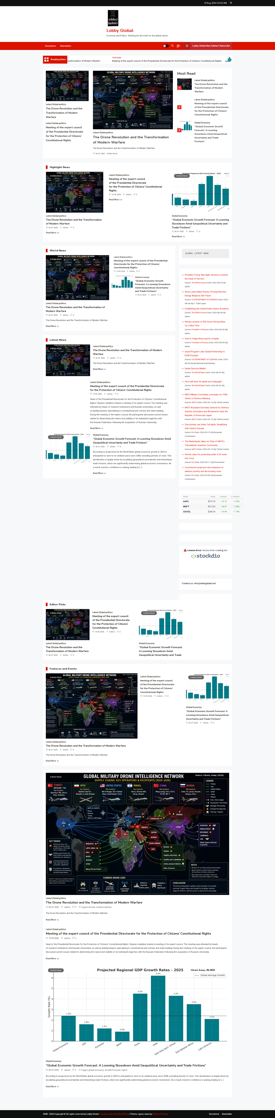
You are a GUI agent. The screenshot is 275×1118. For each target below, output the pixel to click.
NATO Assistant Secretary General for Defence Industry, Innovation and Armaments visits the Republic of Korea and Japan (207, 411)
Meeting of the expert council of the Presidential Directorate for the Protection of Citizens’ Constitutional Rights (140, 61)
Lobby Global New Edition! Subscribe (211, 46)
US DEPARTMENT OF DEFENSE (204, 299)
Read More (51, 233)
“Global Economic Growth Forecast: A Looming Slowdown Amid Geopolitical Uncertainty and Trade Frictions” (211, 134)
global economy (96, 1070)
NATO (193, 402)
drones (91, 907)
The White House (198, 282)
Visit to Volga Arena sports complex (202, 338)
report (124, 1070)
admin (65, 227)
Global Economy (202, 123)
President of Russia (199, 329)
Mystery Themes (160, 1114)
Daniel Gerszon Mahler (195, 368)
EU (192, 432)
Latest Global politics (56, 104)
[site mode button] (166, 46)
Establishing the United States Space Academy (207, 308)
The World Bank (198, 372)
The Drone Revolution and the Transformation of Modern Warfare (64, 113)
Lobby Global (120, 31)
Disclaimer (50, 46)
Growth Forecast (112, 1070)
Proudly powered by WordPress (114, 1114)
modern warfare (104, 907)
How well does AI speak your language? (203, 381)
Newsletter (65, 46)
